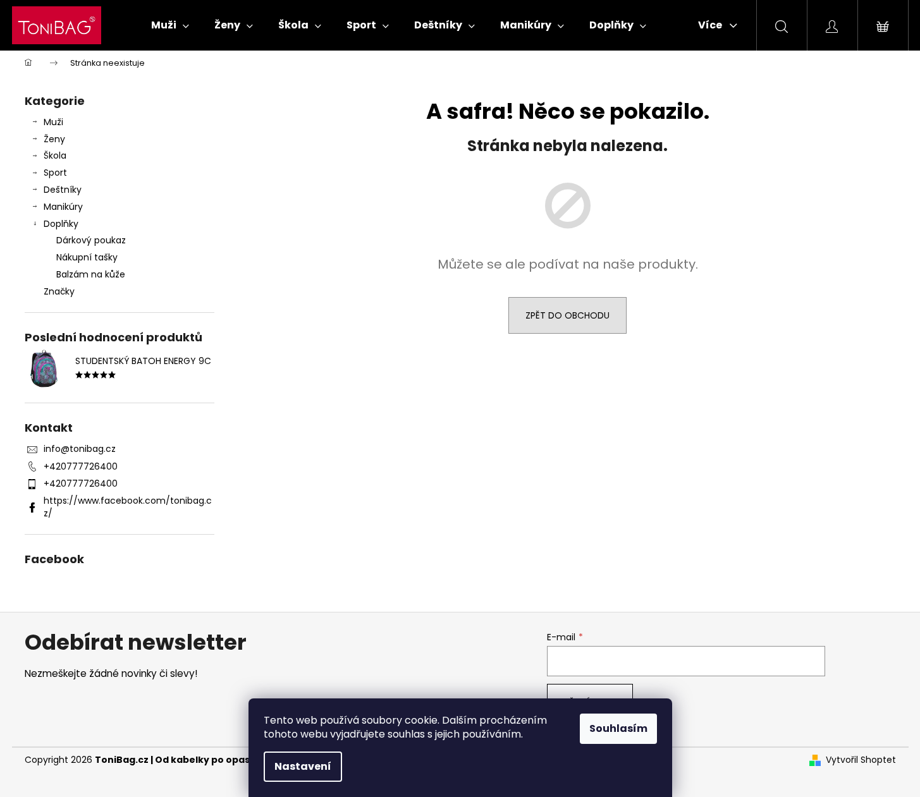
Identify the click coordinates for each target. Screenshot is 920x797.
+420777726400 (81, 466)
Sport (55, 172)
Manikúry (63, 206)
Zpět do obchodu (567, 315)
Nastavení (302, 766)
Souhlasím (618, 728)
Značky (59, 291)
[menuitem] (170, 25)
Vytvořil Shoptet (861, 760)
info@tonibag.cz (80, 448)
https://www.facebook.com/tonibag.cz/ (128, 506)
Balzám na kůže (90, 274)
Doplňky (61, 223)
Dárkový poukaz (91, 240)
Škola (55, 155)
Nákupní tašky (87, 257)
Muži (53, 122)
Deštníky (63, 189)
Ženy (54, 139)
